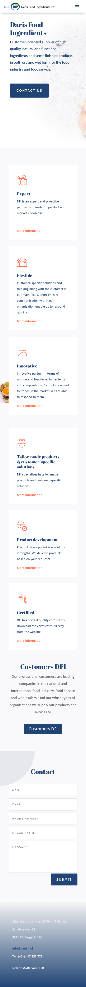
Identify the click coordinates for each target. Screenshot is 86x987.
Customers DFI (43, 729)
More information (29, 231)
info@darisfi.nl (22, 948)
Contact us (29, 91)
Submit (64, 879)
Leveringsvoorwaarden (28, 968)
